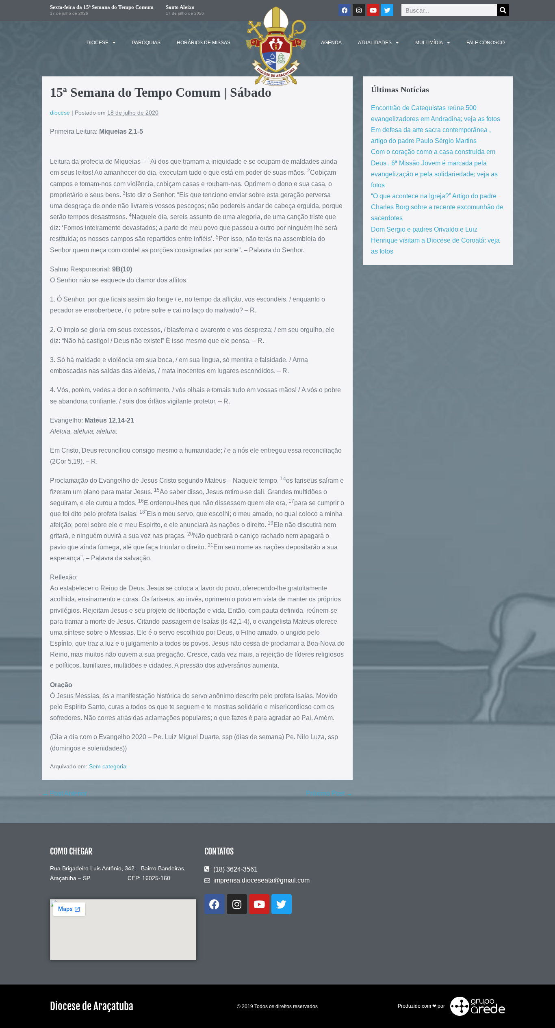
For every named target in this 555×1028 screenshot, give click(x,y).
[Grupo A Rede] (475, 1006)
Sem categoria (107, 766)
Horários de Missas (203, 43)
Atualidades (375, 43)
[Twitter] (387, 10)
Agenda (331, 43)
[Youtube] (373, 10)
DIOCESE (97, 43)
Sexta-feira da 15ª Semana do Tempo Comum (102, 7)
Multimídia (429, 43)
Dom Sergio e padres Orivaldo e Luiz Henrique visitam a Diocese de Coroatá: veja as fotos (435, 240)
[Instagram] (359, 10)
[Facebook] (344, 10)
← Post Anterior (64, 793)
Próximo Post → (329, 793)
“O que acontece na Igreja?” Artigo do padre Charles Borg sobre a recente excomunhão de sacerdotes (437, 207)
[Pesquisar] (503, 10)
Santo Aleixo (180, 7)
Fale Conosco (485, 43)
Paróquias (146, 43)
